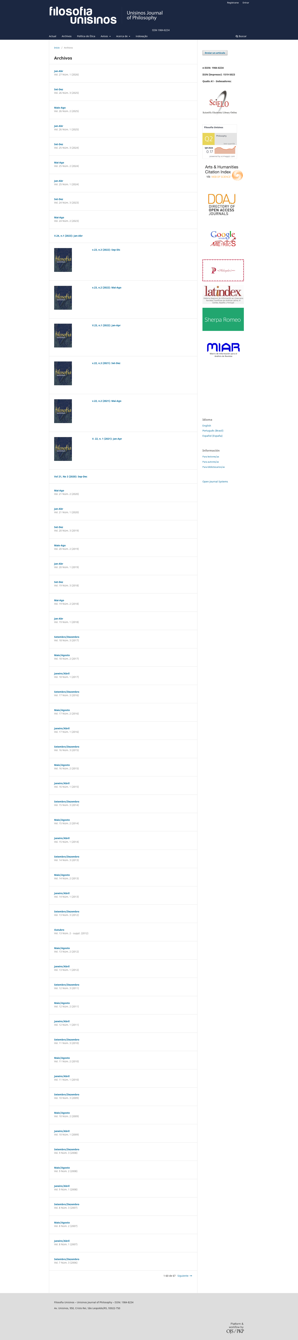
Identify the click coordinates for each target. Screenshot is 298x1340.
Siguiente (182, 1275)
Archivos (67, 36)
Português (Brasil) (212, 430)
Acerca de (122, 36)
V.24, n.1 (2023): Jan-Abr (68, 235)
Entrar (246, 2)
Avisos (105, 36)
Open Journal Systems (215, 481)
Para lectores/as (210, 456)
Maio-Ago (60, 107)
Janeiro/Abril (61, 673)
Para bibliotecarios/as (213, 466)
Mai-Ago (59, 162)
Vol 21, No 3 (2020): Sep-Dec (70, 476)
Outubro (59, 929)
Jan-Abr (58, 71)
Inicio (57, 47)
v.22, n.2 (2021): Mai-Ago (106, 401)
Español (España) (212, 435)
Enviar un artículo (215, 52)
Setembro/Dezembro (66, 636)
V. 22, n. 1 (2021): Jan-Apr (107, 438)
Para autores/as (210, 461)
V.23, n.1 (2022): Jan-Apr (106, 325)
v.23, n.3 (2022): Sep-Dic (106, 249)
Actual (52, 36)
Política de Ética (86, 36)
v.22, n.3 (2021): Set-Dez (106, 363)
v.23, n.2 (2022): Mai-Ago (106, 287)
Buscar (242, 36)
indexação (141, 36)
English (206, 425)
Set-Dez (58, 89)
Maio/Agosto (62, 655)
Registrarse (233, 2)
